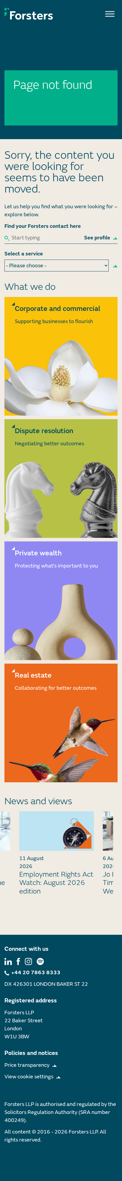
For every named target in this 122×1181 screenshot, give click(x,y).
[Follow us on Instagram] (28, 961)
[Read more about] (61, 356)
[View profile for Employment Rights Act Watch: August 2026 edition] (56, 831)
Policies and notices (31, 1053)
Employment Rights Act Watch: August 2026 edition (56, 883)
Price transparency (26, 1065)
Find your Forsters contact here (42, 226)
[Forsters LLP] (28, 13)
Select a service (23, 253)
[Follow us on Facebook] (18, 961)
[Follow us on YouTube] (40, 961)
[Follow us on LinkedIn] (8, 961)
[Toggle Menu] (110, 14)
